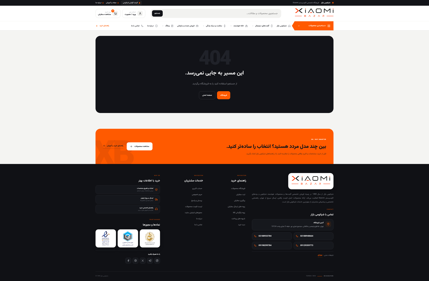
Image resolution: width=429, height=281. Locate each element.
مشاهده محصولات (141, 146)
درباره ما (98, 2)
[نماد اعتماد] (106, 238)
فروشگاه (223, 95)
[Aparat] (135, 261)
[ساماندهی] (150, 238)
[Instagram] (157, 261)
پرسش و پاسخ (196, 200)
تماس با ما (198, 224)
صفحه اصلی (207, 95)
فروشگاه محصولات (238, 188)
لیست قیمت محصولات (193, 206)
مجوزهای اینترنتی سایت (193, 212)
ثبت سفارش (240, 194)
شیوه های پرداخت (238, 218)
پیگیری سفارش (239, 200)
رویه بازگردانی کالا (239, 212)
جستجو (157, 13)
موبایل (320, 255)
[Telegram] (150, 261)
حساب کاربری (197, 188)
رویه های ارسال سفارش (236, 206)
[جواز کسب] (128, 238)
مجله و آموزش (111, 2)
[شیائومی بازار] (314, 12)
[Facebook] (128, 261)
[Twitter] (143, 261)
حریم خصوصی (197, 194)
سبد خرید (241, 224)
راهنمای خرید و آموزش (115, 145)
